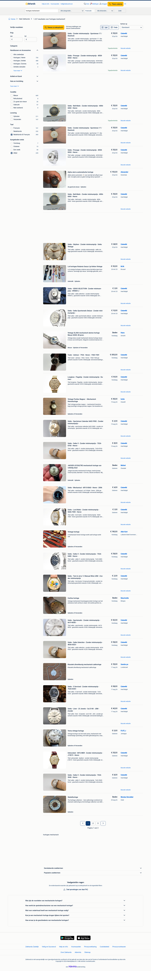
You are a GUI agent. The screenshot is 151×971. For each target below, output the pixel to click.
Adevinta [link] (78, 952)
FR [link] (125, 4)
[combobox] (41, 10)
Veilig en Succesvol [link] (49, 947)
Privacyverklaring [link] (90, 947)
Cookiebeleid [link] (104, 947)
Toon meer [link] (16, 70)
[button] (94, 3)
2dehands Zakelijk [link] (32, 947)
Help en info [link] (45, 4)
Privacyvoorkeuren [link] (119, 947)
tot (25, 36)
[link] (32, 4)
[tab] (104, 27)
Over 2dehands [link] (66, 952)
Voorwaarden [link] (55, 4)
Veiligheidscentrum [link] (67, 4)
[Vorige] (82, 823)
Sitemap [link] (87, 952)
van (11, 36)
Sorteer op (123, 24)
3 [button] (97, 823)
